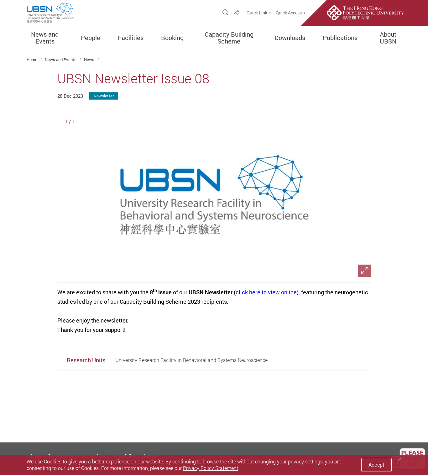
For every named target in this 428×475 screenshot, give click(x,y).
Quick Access (289, 12)
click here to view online (266, 292)
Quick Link (257, 12)
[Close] (399, 460)
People (90, 37)
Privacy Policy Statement (210, 468)
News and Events (45, 38)
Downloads (289, 37)
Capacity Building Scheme (229, 38)
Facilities (131, 37)
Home (32, 59)
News (89, 59)
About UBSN (388, 38)
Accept (376, 464)
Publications (340, 37)
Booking (172, 37)
